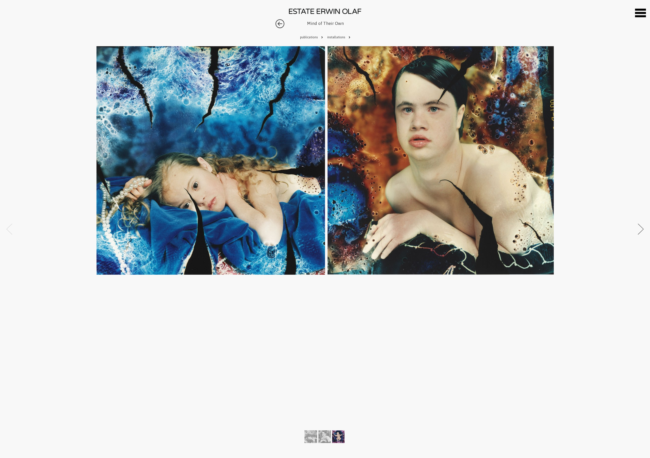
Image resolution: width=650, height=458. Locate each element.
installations (336, 37)
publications (309, 37)
